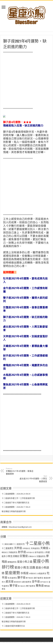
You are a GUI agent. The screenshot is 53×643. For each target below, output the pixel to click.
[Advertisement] (26, 80)
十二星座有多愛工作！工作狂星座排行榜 (18, 498)
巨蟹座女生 (32, 556)
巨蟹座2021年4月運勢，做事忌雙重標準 (19, 471)
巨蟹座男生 (41, 556)
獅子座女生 (30, 578)
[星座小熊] (26, 14)
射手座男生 (39, 552)
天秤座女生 (26, 548)
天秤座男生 (35, 548)
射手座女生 (30, 552)
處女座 (10, 581)
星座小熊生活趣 (24, 567)
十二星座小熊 (37, 543)
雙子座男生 (30, 586)
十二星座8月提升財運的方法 (13, 626)
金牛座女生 (44, 582)
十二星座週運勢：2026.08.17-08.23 (16, 507)
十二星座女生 (19, 544)
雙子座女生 (22, 586)
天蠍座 (44, 548)
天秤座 (18, 548)
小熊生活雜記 (12, 556)
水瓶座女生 (33, 574)
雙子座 (13, 585)
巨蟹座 (24, 556)
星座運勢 (12, 573)
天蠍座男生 (13, 552)
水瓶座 (24, 573)
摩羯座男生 (12, 562)
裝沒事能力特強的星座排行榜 (14, 511)
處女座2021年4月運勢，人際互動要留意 (33, 479)
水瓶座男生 (41, 573)
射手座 (22, 552)
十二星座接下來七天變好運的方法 (15, 503)
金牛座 (36, 581)
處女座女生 (18, 582)
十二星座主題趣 (7, 544)
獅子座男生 (38, 578)
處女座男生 (26, 582)
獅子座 (21, 577)
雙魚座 (40, 585)
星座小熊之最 (24, 561)
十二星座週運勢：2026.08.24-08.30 (16, 494)
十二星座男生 (8, 548)
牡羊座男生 (12, 578)
